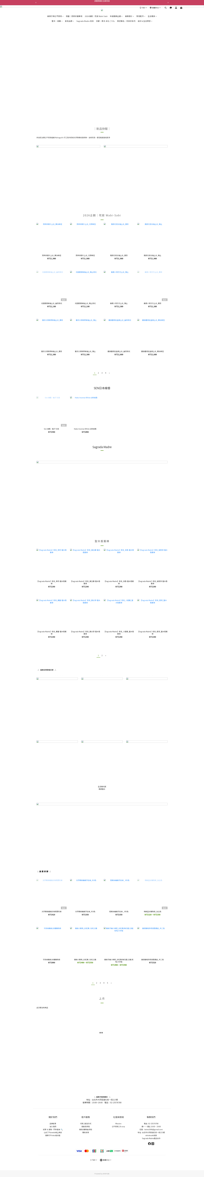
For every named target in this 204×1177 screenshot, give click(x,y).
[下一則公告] (168, 3)
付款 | (82, 1123)
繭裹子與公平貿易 (54, 16)
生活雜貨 (151, 16)
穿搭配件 (140, 16)
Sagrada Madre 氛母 (85, 21)
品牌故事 (53, 1123)
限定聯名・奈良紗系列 (126, 21)
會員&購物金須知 (85, 1129)
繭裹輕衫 (128, 16)
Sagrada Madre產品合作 (151, 1138)
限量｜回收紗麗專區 (74, 16)
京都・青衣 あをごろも (105, 21)
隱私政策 (85, 1132)
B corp (122, 1126)
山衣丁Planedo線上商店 (53, 1132)
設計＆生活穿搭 (144, 21)
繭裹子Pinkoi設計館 (52, 1135)
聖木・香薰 (56, 21)
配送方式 (87, 1123)
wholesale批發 (151, 1135)
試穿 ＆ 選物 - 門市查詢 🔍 (53, 1129)
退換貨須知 (85, 1126)
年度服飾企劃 (115, 16)
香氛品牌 (68, 21)
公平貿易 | (115, 1126)
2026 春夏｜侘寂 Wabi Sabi (96, 16)
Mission (118, 1123)
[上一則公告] (36, 3)
